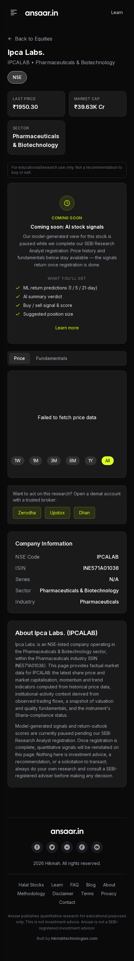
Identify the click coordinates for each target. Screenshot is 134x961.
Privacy (109, 893)
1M (35, 460)
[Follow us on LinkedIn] (67, 847)
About (109, 884)
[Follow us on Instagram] (82, 847)
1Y (91, 460)
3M (54, 460)
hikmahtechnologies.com (74, 938)
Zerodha (27, 512)
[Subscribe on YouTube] (97, 847)
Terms (87, 893)
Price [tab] (19, 358)
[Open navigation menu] (13, 12)
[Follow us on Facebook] (37, 847)
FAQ (74, 884)
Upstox (57, 512)
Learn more (67, 327)
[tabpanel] (67, 424)
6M (72, 460)
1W (18, 460)
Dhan (84, 512)
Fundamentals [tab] (51, 358)
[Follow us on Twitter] (52, 847)
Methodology (31, 893)
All (107, 460)
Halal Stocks (31, 884)
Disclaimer (63, 893)
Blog (91, 884)
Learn (117, 12)
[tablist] (67, 358)
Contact (67, 902)
